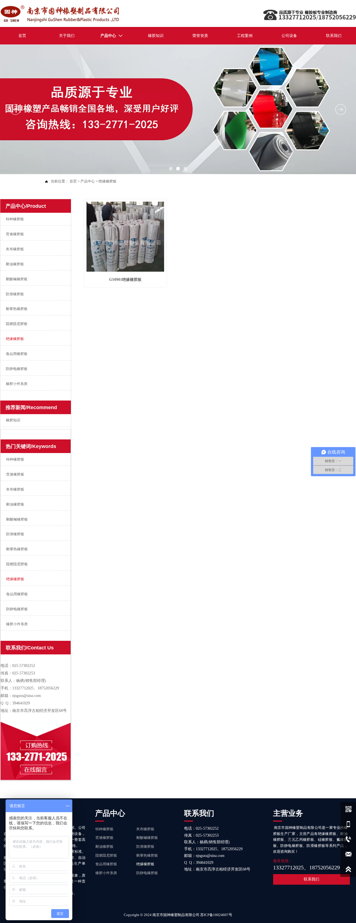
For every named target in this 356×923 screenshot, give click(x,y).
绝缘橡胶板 (107, 181)
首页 (73, 181)
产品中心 (87, 181)
